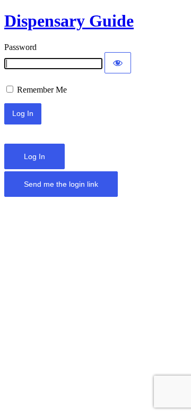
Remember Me (41, 89)
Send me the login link (61, 184)
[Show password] (118, 62)
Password (20, 47)
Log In (34, 156)
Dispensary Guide (69, 20)
